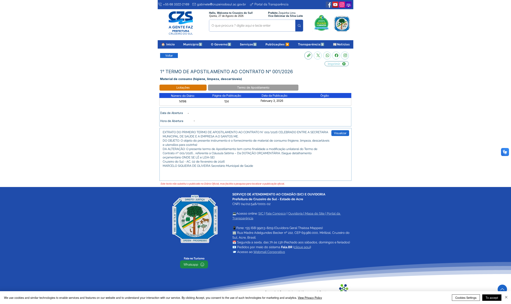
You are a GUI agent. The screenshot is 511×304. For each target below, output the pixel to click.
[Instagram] (345, 55)
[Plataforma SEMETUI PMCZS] (349, 5)
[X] (318, 55)
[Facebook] (336, 55)
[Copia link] (308, 55)
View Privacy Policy (310, 298)
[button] (193, 44)
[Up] (502, 289)
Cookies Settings (465, 298)
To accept (492, 298)
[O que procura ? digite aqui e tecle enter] (299, 25)
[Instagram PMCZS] (342, 5)
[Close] (506, 297)
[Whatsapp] (327, 55)
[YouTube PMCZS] (335, 5)
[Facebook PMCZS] (329, 5)
